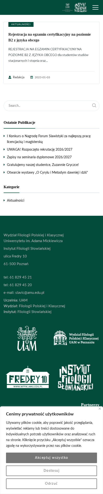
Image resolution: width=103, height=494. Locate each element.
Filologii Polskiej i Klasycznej (41, 306)
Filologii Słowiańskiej (34, 312)
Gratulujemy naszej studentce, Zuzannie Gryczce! (43, 165)
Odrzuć (51, 483)
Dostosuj (51, 470)
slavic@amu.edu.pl (29, 293)
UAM (23, 300)
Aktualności (21, 24)
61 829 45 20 (21, 285)
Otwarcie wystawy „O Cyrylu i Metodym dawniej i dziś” (47, 172)
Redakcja (18, 77)
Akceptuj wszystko (51, 458)
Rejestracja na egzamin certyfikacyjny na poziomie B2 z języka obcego (49, 37)
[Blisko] (100, 409)
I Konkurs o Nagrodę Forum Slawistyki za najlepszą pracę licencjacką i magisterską (49, 139)
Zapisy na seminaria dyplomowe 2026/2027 (39, 157)
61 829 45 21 (21, 277)
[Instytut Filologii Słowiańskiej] (75, 7)
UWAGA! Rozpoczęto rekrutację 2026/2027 (39, 149)
